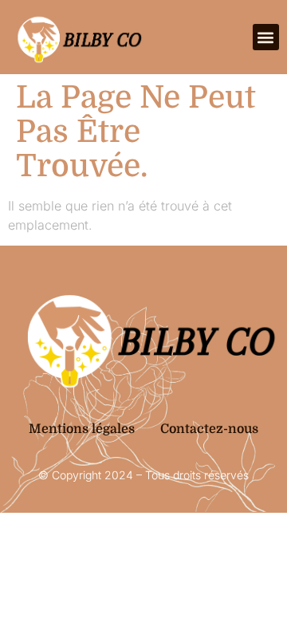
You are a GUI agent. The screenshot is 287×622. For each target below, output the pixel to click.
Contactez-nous (209, 429)
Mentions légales (82, 429)
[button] (266, 37)
